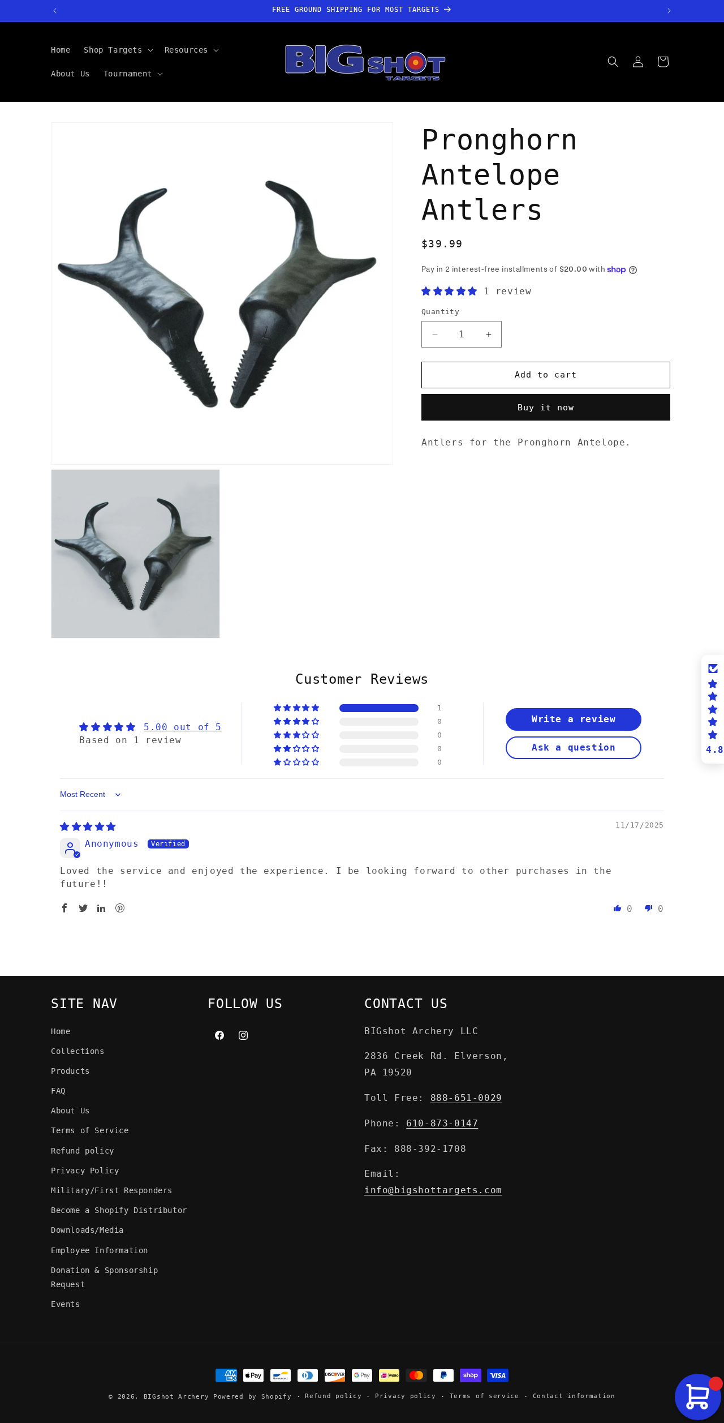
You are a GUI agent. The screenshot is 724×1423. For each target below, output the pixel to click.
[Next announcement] (669, 11)
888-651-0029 (466, 1097)
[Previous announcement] (54, 11)
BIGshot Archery (176, 1396)
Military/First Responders (112, 1190)
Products (70, 1070)
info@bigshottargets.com (433, 1190)
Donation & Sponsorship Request (104, 1277)
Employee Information (99, 1250)
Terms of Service (90, 1130)
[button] (117, 50)
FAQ (58, 1090)
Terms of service (484, 1396)
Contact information (574, 1396)
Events (65, 1304)
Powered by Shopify (252, 1396)
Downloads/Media (87, 1230)
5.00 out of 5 (183, 727)
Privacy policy (405, 1396)
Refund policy (82, 1150)
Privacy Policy (85, 1170)
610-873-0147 (442, 1123)
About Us (70, 1110)
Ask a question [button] (573, 747)
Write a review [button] (573, 719)
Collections (78, 1051)
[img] (88, 826)
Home (60, 1031)
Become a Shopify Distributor (119, 1210)
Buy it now (546, 407)
